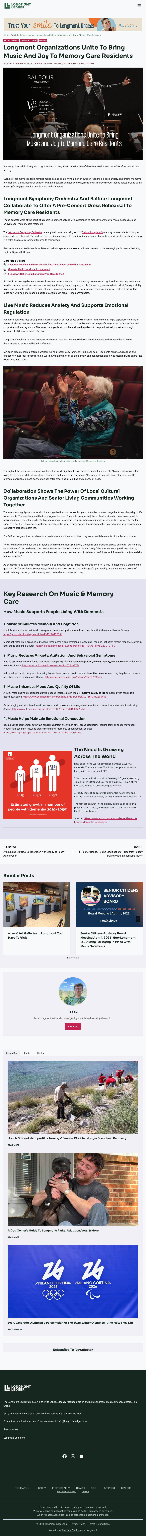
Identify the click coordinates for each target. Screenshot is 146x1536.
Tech (94, 1488)
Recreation (22, 1488)
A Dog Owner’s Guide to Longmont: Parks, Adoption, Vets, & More (53, 1230)
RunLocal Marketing (72, 1530)
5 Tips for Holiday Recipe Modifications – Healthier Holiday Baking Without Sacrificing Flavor (111, 852)
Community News (29, 40)
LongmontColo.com (14, 1438)
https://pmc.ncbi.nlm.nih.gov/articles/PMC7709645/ (73, 677)
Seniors (43, 40)
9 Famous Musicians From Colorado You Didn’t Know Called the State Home (49, 264)
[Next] (138, 919)
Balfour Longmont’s (92, 232)
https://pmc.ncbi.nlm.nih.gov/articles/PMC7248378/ (50, 665)
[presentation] (36, 904)
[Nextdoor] (81, 1456)
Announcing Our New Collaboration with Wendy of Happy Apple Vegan (33, 852)
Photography (61, 1488)
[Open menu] (139, 6)
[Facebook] (64, 1456)
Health (80, 1488)
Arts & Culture (11, 40)
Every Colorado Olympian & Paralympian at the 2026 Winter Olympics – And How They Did (70, 1322)
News (85, 1491)
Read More (15, 1145)
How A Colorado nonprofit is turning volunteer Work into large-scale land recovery (67, 1138)
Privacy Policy (77, 1524)
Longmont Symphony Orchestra (25, 232)
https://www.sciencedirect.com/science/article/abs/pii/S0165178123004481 (65, 697)
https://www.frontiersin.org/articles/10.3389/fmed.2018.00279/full (49, 709)
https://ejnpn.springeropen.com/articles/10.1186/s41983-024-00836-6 (42, 732)
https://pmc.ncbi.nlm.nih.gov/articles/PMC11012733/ (32, 634)
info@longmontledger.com (72, 1421)
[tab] (67, 958)
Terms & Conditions (99, 1524)
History (41, 1488)
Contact (73, 1026)
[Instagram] (73, 1456)
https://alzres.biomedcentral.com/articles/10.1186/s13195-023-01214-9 (75, 646)
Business (109, 1488)
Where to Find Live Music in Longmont (29, 269)
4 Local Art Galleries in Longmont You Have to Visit (36, 274)
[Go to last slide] (8, 919)
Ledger (9, 63)
